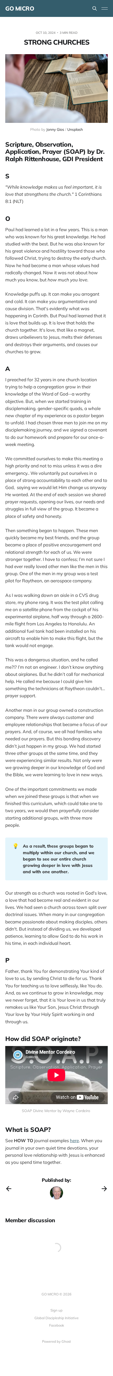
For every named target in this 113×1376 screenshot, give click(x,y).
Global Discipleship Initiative (56, 1318)
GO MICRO (19, 8)
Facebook (56, 1325)
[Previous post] (8, 1189)
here (74, 1140)
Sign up (56, 1310)
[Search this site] (95, 8)
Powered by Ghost (56, 1341)
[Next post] (104, 1189)
